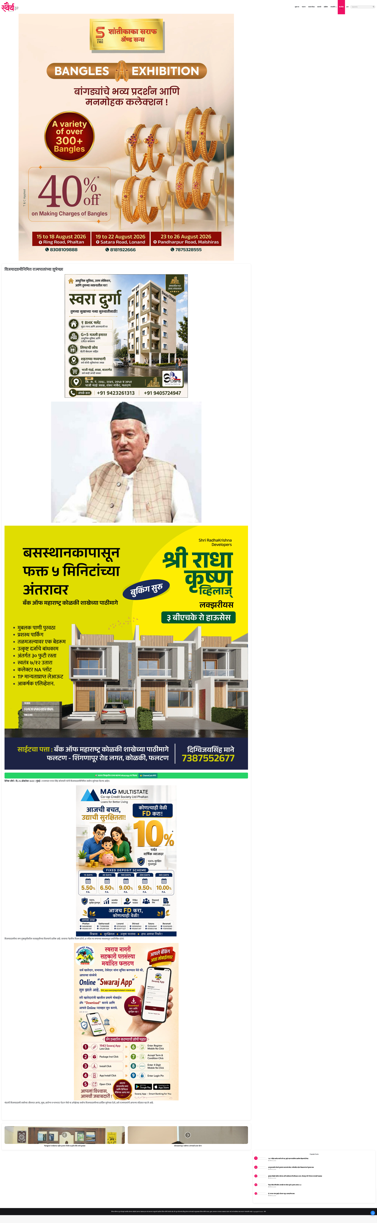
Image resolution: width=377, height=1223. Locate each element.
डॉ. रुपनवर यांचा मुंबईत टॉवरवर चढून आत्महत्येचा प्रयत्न (281, 1194)
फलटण (304, 7)
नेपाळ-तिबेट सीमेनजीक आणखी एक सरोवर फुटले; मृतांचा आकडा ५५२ (284, 1185)
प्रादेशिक (326, 7)
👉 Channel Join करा (148, 775)
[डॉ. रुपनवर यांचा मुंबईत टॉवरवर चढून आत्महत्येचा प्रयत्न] (261, 1196)
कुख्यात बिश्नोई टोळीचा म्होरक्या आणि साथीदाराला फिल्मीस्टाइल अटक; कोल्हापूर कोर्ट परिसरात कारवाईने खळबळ (295, 1176)
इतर (347, 7)
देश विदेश (341, 7)
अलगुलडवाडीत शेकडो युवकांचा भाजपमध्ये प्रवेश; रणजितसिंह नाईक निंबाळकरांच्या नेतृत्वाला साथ (291, 1167)
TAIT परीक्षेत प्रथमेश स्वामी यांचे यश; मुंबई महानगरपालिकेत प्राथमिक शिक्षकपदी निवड (288, 1158)
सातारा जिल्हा (311, 7)
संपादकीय (333, 7)
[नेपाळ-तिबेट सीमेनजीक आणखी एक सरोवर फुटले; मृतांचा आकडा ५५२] (261, 1187)
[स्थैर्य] (10, 7)
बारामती (319, 7)
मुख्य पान (297, 7)
